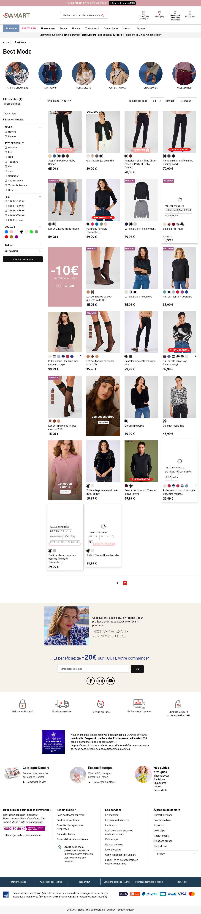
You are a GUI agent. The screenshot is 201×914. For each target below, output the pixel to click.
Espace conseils (114, 844)
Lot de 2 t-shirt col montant (140, 228)
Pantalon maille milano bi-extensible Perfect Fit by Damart (140, 164)
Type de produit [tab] (14, 143)
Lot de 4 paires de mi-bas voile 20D (100, 363)
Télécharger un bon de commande (22, 835)
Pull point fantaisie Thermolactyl (96, 230)
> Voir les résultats (23, 259)
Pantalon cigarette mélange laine (140, 363)
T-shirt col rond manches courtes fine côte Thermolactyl (62, 559)
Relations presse (163, 840)
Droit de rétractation (68, 820)
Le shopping (112, 815)
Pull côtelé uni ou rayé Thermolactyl (175, 363)
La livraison (111, 825)
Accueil (7, 42)
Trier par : (170, 100)
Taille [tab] (8, 245)
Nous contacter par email (70, 815)
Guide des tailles (66, 834)
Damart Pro (160, 846)
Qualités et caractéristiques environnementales (121, 861)
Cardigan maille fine (173, 425)
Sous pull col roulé (173, 228)
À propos (159, 825)
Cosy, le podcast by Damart (120, 854)
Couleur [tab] (10, 227)
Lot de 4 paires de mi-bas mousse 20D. (62, 427)
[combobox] (84, 15)
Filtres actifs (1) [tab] (12, 99)
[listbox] (59, 156)
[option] (50, 156)
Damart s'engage (163, 815)
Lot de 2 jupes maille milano (63, 228)
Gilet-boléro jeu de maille (100, 160)
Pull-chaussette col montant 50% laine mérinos (179, 492)
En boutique (111, 839)
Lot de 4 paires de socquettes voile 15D (99, 298)
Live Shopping (113, 849)
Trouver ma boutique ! (104, 782)
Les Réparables (162, 820)
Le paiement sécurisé (117, 820)
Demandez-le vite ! (37, 782)
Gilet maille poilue (134, 425)
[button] (176, 853)
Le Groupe (159, 830)
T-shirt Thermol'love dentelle (103, 555)
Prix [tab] (7, 197)
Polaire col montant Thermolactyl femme (141, 492)
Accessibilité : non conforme (72, 839)
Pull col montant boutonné (177, 296)
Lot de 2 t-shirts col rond (138, 296)
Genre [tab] (8, 127)
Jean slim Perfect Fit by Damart (61, 162)
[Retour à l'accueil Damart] (16, 15)
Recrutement (161, 835)
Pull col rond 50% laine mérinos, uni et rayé (63, 363)
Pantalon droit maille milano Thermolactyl (178, 162)
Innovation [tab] (11, 251)
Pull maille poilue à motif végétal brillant (102, 492)
